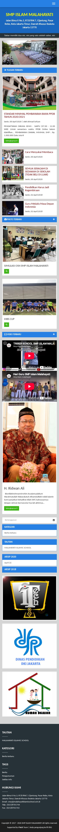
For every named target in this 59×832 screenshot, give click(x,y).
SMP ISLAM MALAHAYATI (31, 823)
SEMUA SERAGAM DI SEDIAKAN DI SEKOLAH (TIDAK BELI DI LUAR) (37, 171)
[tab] (29, 557)
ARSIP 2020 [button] (10, 557)
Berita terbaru (10, 533)
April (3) (7, 563)
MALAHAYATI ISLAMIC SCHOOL (17, 548)
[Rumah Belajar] (29, 693)
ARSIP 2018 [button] (10, 569)
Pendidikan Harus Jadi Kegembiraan (37, 189)
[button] (6, 52)
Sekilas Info (7, 780)
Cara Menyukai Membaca (39, 152)
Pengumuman (8, 776)
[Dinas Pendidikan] (29, 646)
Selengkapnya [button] (11, 141)
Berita (4, 772)
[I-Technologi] (29, 598)
